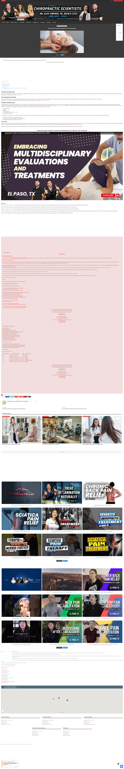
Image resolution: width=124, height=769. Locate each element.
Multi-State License (11, 304)
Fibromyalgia (92, 265)
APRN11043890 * (20, 295)
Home (4, 22)
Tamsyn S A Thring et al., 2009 (77, 124)
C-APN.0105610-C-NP (22, 297)
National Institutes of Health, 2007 (43, 100)
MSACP (10, 281)
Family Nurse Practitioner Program (21, 306)
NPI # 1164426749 (62, 320)
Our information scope (6, 267)
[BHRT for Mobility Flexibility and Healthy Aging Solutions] (102, 429)
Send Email (5, 723)
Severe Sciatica (75, 265)
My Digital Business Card (4, 682)
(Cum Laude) (23, 307)
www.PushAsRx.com (37, 735)
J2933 (64, 322)
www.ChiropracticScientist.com (90, 724)
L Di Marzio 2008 (87, 123)
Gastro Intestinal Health (6, 416)
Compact (7, 293)
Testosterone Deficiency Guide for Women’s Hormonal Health (16, 0)
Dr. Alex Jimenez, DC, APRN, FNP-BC (79, 275)
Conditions (22, 22)
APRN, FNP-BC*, (14, 281)
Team (8, 22)
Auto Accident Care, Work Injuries (41, 265)
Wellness (29, 22)
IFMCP (20, 281)
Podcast (43, 22)
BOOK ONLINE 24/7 (14, 22)
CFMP (23, 281)
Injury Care (36, 22)
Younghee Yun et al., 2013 (17, 94)
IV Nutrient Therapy (45, 416)
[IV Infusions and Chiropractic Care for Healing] (62, 429)
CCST (18, 281)
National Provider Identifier (7, 351)
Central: (2, 674)
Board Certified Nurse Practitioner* (13, 303)
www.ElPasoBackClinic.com (48, 724)
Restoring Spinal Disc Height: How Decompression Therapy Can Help (74, 408)
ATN (24, 281)
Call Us (54, 22)
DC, (8, 281)
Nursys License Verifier (14, 300)
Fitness (49, 22)
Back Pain (54, 265)
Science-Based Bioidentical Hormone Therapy (86, 416)
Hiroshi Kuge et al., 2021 (13, 112)
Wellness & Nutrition (22, 265)
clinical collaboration (13, 269)
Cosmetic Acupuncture (5, 83)
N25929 (16, 298)
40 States (24, 304)
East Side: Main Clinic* (4, 670)
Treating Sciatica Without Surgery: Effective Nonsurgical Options (14, 408)
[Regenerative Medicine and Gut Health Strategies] (21, 429)
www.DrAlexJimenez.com (6, 724)
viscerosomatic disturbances (47, 267)
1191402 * (18, 294)
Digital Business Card (62, 314)
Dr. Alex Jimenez (5, 281)
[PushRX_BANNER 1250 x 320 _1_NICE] (62, 470)
